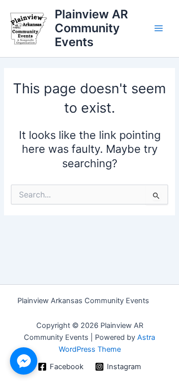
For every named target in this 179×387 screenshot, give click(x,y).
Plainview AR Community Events (91, 28)
